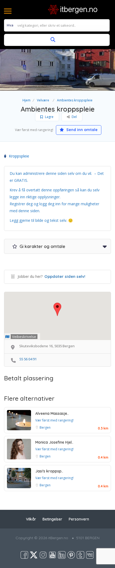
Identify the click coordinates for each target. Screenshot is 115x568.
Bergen (45, 427)
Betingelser (52, 519)
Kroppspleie (19, 156)
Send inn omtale (81, 129)
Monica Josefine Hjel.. (54, 442)
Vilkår (31, 519)
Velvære (43, 100)
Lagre (48, 117)
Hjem (26, 100)
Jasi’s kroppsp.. (49, 471)
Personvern (79, 519)
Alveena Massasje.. (52, 413)
